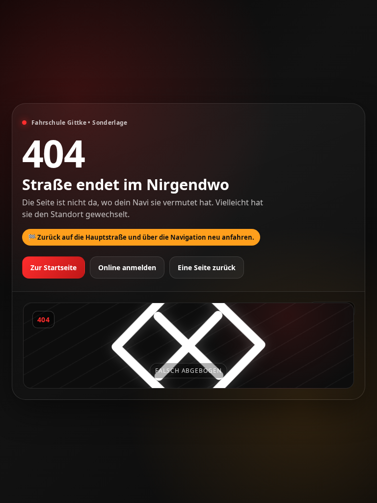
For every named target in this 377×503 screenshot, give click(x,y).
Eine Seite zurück (207, 267)
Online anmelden (127, 267)
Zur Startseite (53, 267)
